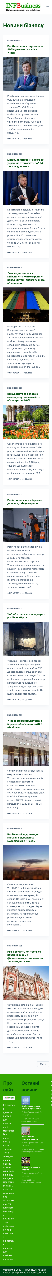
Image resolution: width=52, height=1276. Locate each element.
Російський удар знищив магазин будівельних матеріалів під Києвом (23, 837)
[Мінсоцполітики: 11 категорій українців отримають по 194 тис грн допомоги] (26, 188)
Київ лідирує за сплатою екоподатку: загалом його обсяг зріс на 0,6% (23, 397)
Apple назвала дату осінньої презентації (31, 1107)
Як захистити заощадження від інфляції (29, 1139)
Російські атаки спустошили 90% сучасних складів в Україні (25, 49)
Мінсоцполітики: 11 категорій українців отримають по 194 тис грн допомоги (25, 163)
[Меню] (47, 7)
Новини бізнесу (14, 40)
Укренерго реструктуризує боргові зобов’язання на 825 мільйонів (24, 724)
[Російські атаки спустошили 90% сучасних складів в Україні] (26, 74)
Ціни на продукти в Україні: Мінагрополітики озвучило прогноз (30, 1171)
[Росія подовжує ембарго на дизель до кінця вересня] (26, 525)
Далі (42, 1064)
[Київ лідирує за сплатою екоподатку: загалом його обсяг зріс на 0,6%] (26, 422)
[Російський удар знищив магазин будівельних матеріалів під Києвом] (26, 862)
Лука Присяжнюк (31, 1112)
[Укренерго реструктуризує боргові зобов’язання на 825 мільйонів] (26, 749)
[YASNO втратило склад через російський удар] (26, 639)
